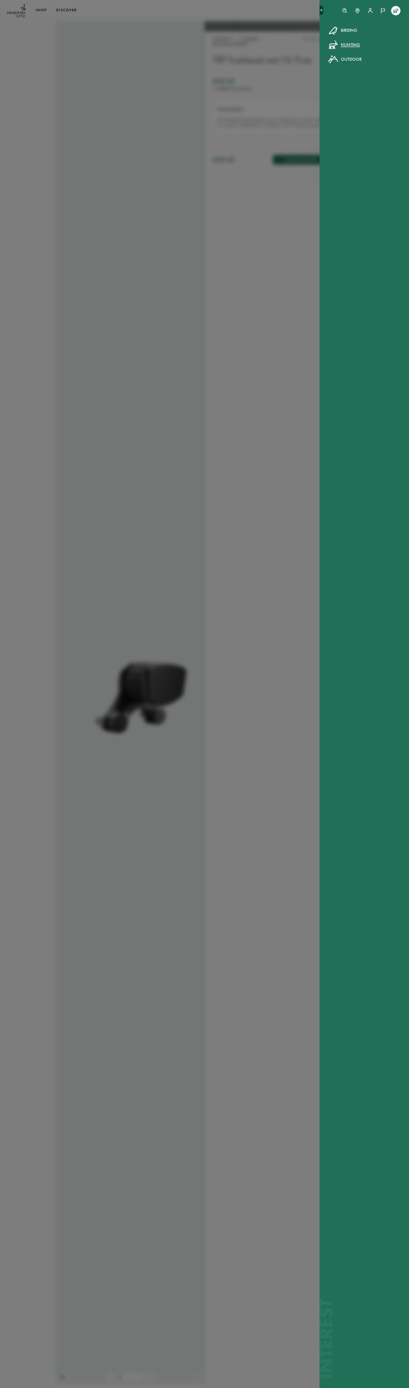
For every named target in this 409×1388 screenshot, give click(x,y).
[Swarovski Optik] (16, 10)
